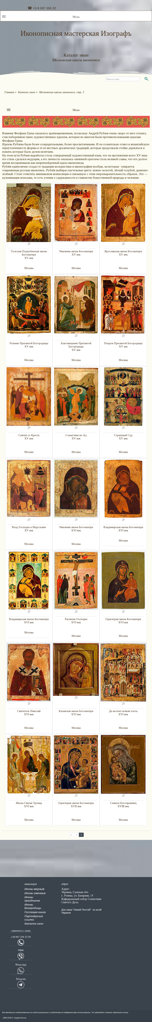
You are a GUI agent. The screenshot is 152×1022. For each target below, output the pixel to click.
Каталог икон (33, 923)
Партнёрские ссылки (33, 918)
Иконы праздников (32, 899)
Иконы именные (35, 893)
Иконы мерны (33, 889)
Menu (76, 17)
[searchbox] (123, 79)
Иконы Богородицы (32, 906)
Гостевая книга (35, 912)
